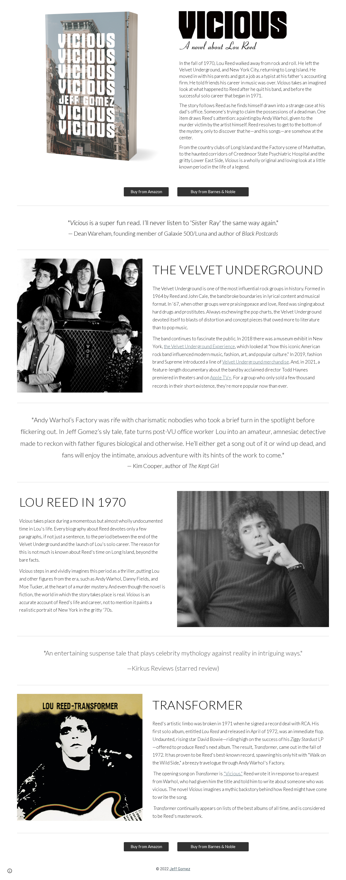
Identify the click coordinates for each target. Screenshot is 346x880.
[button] (10, 871)
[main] (253, 115)
